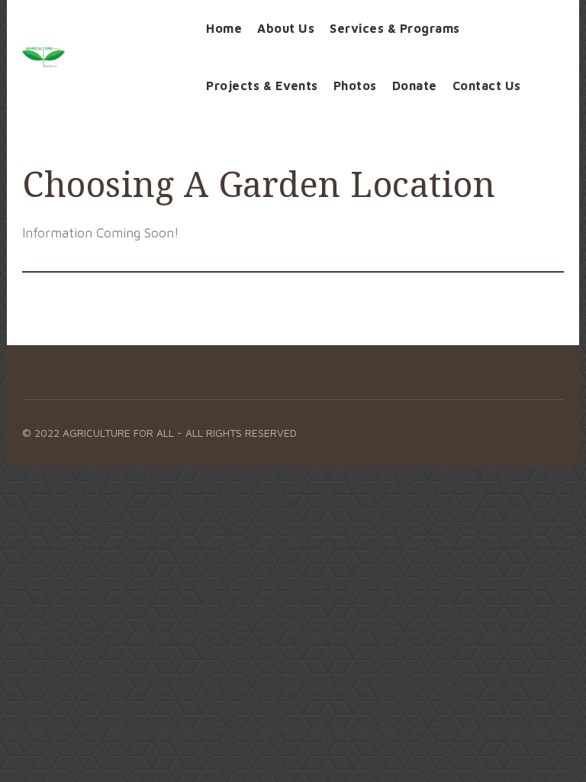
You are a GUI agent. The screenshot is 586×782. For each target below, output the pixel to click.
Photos (355, 85)
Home (224, 28)
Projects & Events (262, 85)
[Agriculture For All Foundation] (102, 57)
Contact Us (486, 85)
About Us (285, 28)
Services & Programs (395, 28)
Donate (414, 85)
